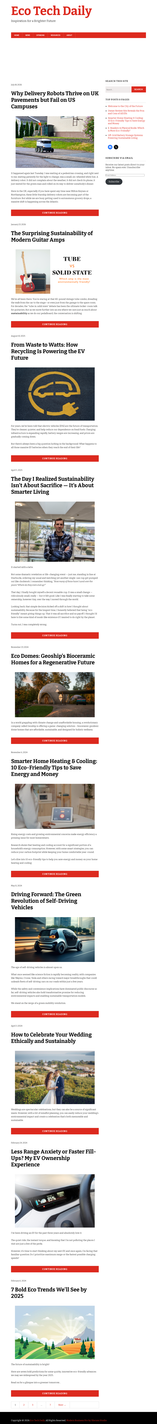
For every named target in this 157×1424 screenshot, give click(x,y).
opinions (40, 35)
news (27, 35)
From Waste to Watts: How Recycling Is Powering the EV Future (48, 351)
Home (16, 35)
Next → (62, 1405)
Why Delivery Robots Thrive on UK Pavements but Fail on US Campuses (55, 100)
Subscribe (114, 181)
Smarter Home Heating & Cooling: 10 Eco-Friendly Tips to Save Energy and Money (54, 768)
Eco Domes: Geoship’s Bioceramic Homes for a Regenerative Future (53, 659)
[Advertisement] (78, 58)
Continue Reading (54, 212)
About (69, 35)
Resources (55, 35)
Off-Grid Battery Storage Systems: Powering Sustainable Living (125, 136)
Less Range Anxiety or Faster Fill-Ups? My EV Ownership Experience (53, 1158)
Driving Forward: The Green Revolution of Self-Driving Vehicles (46, 901)
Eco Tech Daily (51, 11)
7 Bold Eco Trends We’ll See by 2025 (49, 1292)
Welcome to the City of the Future (125, 106)
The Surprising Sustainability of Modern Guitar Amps (52, 236)
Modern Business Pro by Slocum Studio (86, 1420)
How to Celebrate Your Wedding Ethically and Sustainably (51, 1038)
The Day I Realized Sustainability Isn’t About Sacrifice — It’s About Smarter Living (52, 485)
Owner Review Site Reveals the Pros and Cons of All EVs (126, 112)
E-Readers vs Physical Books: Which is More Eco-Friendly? (126, 129)
